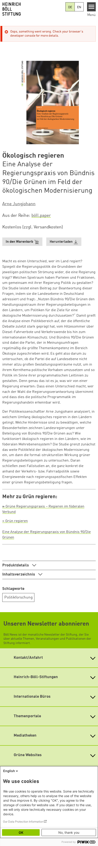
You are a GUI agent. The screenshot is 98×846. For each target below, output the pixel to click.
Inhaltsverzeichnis (19, 574)
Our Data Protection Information (23, 821)
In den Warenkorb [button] (19, 242)
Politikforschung (18, 597)
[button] (63, 241)
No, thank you (68, 832)
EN (79, 7)
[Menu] (91, 6)
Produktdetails (16, 565)
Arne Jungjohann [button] (19, 204)
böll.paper (41, 216)
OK (21, 832)
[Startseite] (32, 9)
